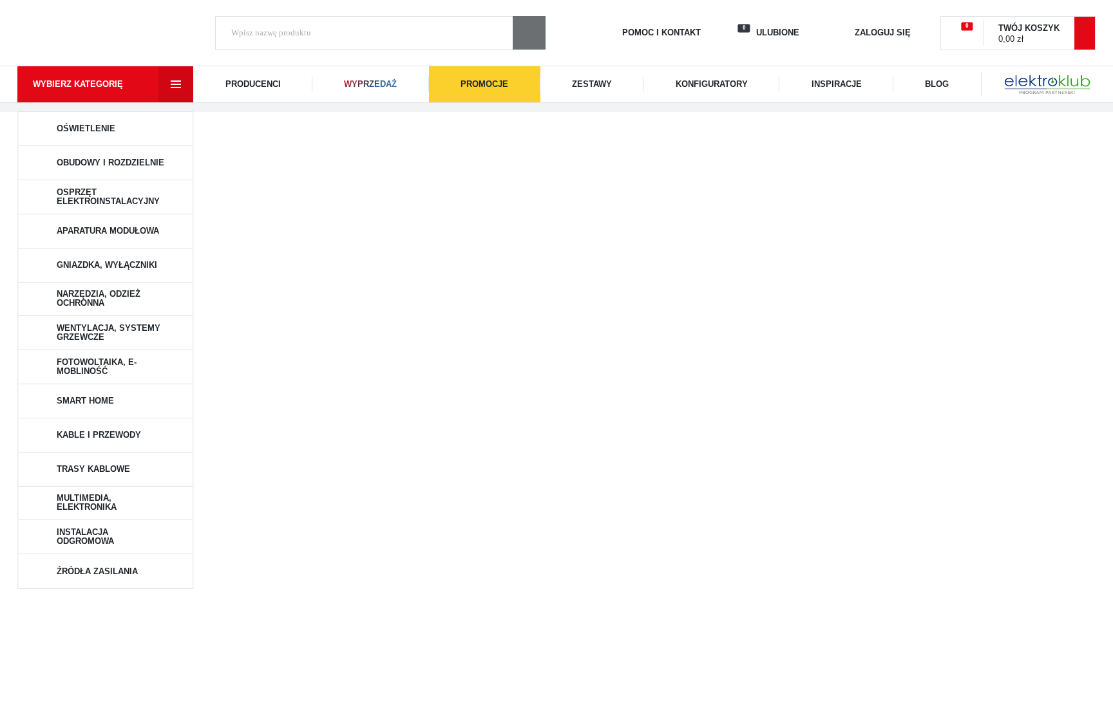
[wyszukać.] (529, 33)
